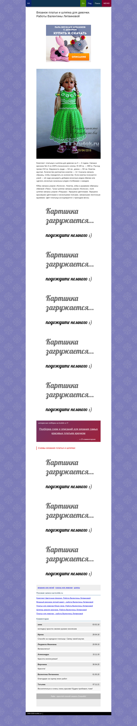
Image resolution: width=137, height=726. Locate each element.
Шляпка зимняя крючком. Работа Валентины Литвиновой (61, 610)
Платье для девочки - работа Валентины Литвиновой (59, 613)
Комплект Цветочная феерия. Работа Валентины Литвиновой (63, 598)
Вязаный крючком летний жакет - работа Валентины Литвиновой (64, 602)
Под (89, 3)
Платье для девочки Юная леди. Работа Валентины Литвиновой (64, 606)
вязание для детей (46, 587)
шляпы (77, 587)
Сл (83, 3)
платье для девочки (64, 587)
